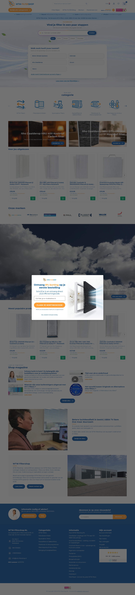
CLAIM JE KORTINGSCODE (50, 305)
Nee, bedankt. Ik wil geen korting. (49, 315)
